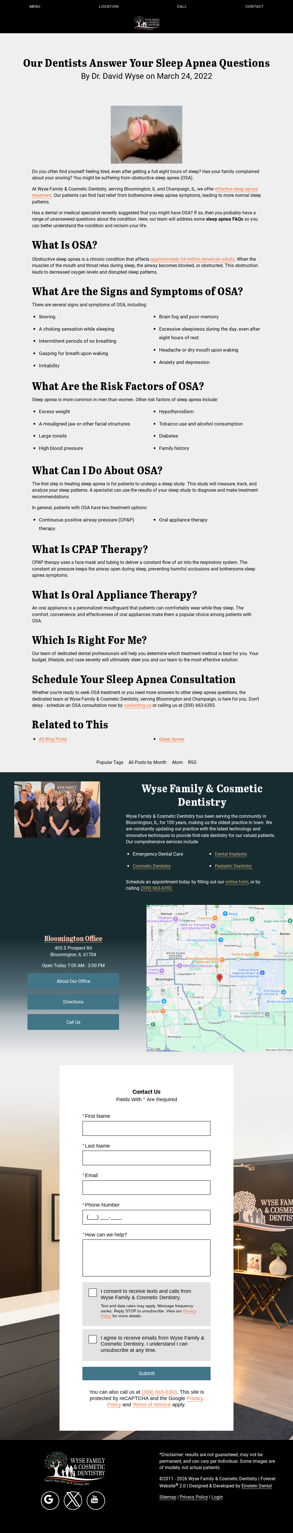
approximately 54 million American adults (193, 259)
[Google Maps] (50, 1500)
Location (108, 6)
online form (236, 882)
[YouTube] (96, 1500)
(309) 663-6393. (156, 888)
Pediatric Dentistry (234, 866)
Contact (255, 6)
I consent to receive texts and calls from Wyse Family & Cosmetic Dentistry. (148, 1303)
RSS (192, 762)
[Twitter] (73, 1500)
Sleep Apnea (171, 739)
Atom (177, 762)
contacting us (137, 705)
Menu (35, 6)
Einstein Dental (256, 1486)
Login (217, 1497)
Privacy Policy (194, 1497)
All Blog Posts (53, 739)
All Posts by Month (147, 762)
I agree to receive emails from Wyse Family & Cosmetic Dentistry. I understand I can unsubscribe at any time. (152, 1344)
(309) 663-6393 (159, 1392)
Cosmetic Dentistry (152, 866)
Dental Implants (231, 854)
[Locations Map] (219, 978)
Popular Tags (109, 762)
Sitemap (167, 1497)
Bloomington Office (73, 938)
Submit (146, 1373)
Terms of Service (151, 1404)
